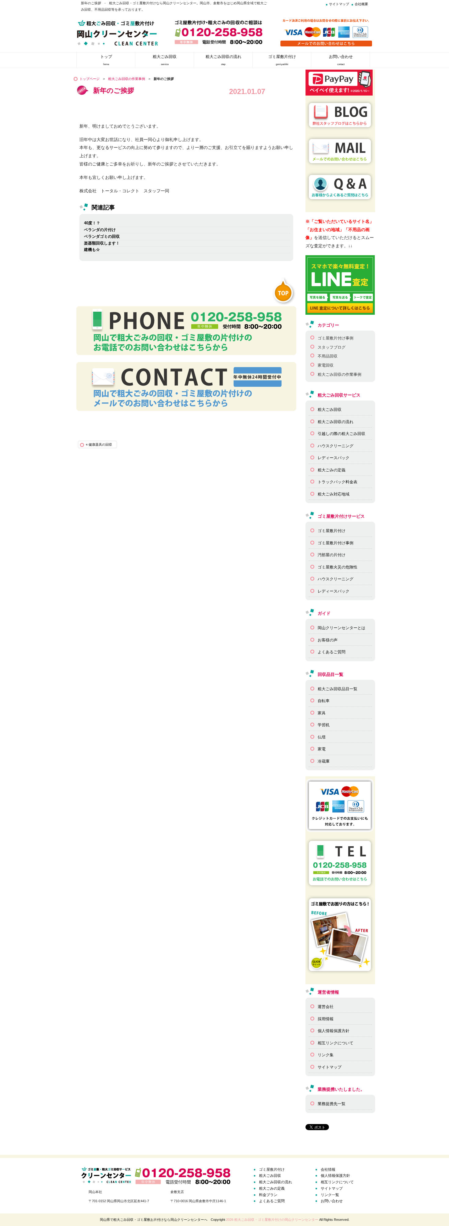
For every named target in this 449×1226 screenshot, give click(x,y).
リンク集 (326, 1055)
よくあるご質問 (331, 652)
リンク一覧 (330, 1195)
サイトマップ (339, 4)
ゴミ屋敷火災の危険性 (337, 567)
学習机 (324, 725)
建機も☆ (92, 249)
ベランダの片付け (100, 229)
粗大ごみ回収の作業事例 (126, 79)
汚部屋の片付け (331, 555)
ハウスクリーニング (335, 446)
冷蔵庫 (324, 761)
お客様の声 (328, 640)
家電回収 (326, 365)
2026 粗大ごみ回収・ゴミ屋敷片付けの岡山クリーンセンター (272, 1219)
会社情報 (328, 1169)
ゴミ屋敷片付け (331, 530)
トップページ (89, 79)
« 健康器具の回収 (99, 444)
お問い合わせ (332, 1201)
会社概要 (361, 4)
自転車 (324, 700)
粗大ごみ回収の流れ (335, 421)
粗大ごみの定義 (331, 470)
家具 (322, 713)
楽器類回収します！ (102, 243)
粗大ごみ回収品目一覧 (337, 689)
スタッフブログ (331, 347)
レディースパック (333, 457)
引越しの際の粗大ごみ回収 (341, 433)
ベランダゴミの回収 (102, 236)
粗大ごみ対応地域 (333, 494)
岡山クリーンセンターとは (341, 628)
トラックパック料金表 (337, 482)
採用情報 (326, 1019)
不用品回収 (328, 356)
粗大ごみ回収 (329, 409)
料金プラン (268, 1195)
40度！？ (92, 223)
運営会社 (326, 1006)
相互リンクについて (335, 1043)
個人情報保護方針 (333, 1030)
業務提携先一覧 (331, 1103)
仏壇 (322, 737)
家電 (322, 749)
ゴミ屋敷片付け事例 (335, 338)
